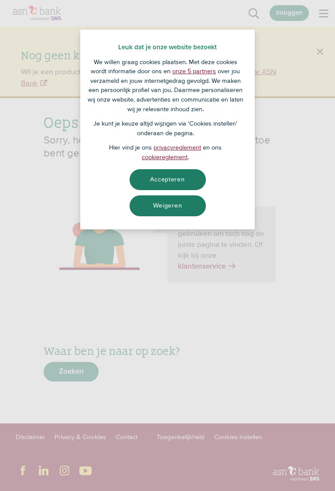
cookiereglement (165, 156)
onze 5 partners (194, 71)
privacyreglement (177, 147)
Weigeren (167, 205)
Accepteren (167, 179)
